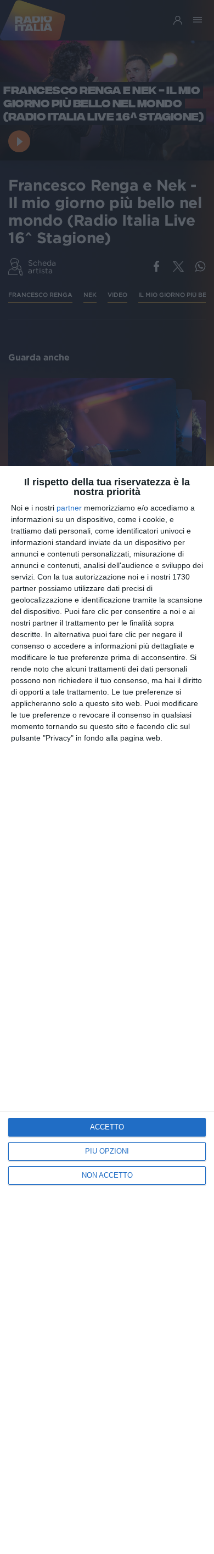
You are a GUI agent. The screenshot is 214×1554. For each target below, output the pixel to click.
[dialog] (107, 1010)
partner (69, 508)
